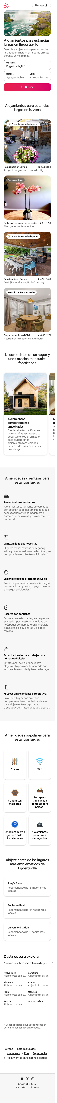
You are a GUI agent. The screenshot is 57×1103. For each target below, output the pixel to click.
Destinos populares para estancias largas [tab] (25, 963)
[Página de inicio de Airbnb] (6, 5)
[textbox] (15, 77)
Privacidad (21, 1087)
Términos (34, 1087)
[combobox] (27, 66)
